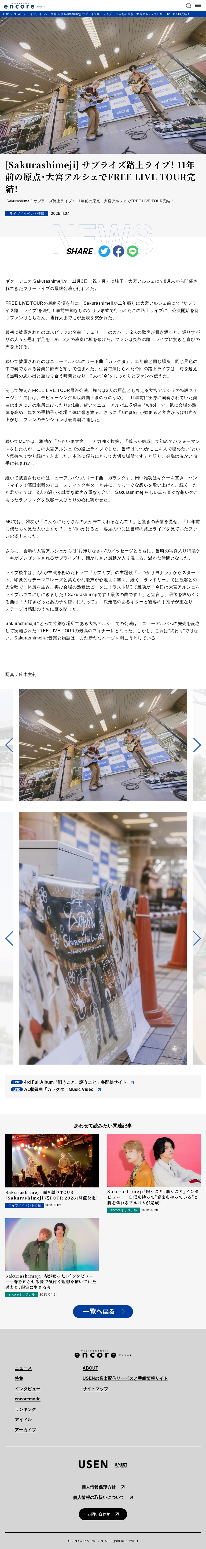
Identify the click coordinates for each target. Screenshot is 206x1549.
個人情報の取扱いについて (98, 1497)
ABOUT (90, 1368)
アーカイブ (25, 1429)
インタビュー (28, 1388)
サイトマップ (95, 1388)
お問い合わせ (98, 1514)
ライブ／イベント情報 (42, 14)
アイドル (23, 1419)
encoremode (28, 1399)
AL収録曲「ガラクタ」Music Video (59, 1089)
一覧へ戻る (99, 1311)
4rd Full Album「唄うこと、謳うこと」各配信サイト (75, 1082)
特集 (19, 1378)
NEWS (18, 14)
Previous (12, 745)
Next (194, 745)
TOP (6, 14)
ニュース (23, 1368)
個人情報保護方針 (99, 1487)
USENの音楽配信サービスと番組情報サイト (125, 1378)
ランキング (25, 1409)
